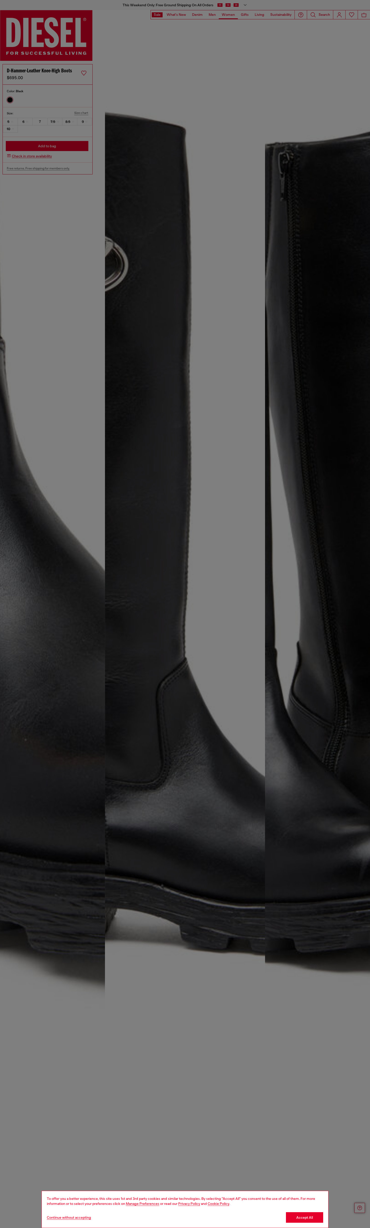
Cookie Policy (218, 1204)
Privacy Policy (189, 1204)
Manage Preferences (142, 1204)
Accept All (304, 1217)
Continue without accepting (69, 1217)
